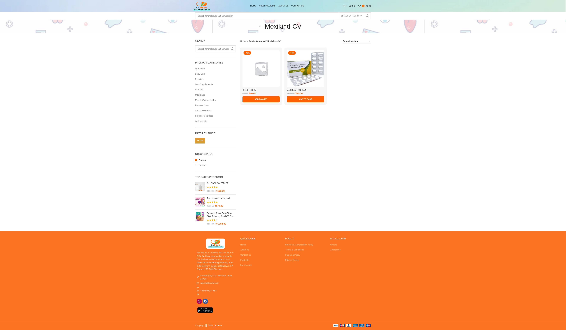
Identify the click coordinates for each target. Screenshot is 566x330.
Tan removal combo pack (218, 198)
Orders (333, 244)
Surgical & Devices (204, 115)
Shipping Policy (292, 255)
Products (244, 260)
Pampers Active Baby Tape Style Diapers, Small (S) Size (220, 214)
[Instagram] (199, 301)
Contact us (245, 255)
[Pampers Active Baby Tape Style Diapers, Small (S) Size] (200, 218)
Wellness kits (201, 121)
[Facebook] (205, 301)
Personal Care (202, 105)
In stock (202, 165)
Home (243, 41)
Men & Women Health (205, 100)
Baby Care (200, 73)
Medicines (200, 95)
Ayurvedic (200, 68)
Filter (200, 141)
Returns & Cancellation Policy (299, 244)
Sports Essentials (203, 110)
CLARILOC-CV (249, 90)
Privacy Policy (292, 260)
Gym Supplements (204, 84)
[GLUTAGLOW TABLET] (200, 187)
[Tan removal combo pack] (200, 202)
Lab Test (199, 89)
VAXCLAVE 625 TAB (296, 90)
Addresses (335, 249)
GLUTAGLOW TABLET (217, 183)
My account (246, 265)
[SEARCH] (367, 15)
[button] (261, 99)
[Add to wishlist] (277, 55)
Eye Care (199, 79)
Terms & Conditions (294, 249)
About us (244, 249)
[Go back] (261, 26)
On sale (202, 160)
